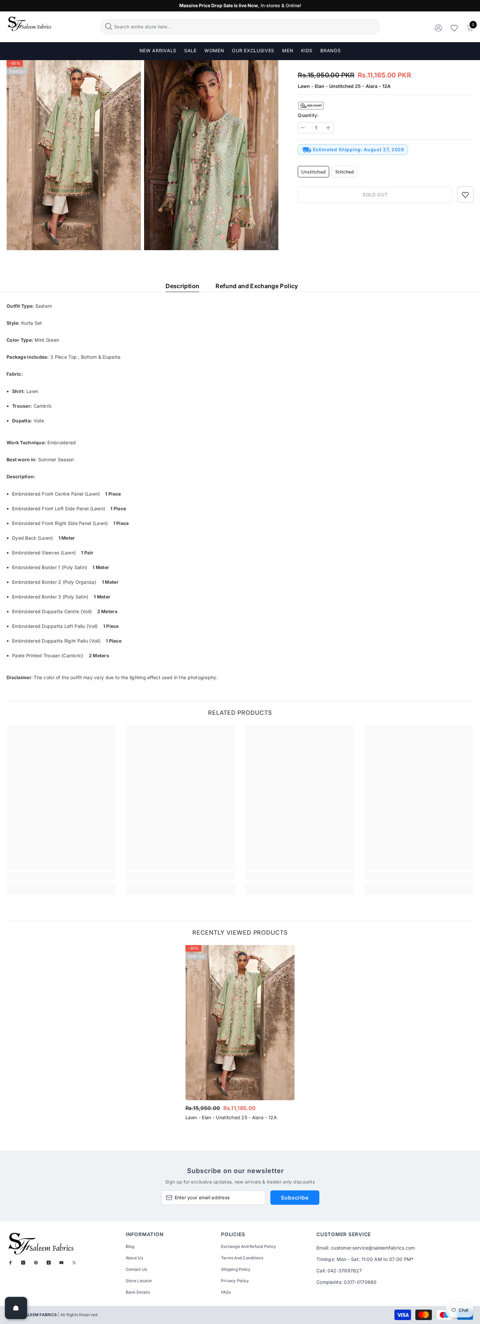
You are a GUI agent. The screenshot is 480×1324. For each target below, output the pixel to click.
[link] (61, 876)
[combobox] (246, 26)
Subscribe (294, 1197)
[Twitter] (74, 1263)
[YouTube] (61, 1263)
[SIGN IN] (438, 27)
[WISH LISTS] (454, 27)
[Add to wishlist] (465, 195)
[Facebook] (10, 1263)
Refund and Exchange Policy (257, 286)
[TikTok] (49, 1263)
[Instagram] (23, 1263)
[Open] (16, 1308)
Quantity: (308, 115)
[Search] (240, 26)
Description (182, 286)
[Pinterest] (36, 1263)
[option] (240, 1034)
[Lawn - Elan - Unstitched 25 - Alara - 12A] (240, 1022)
